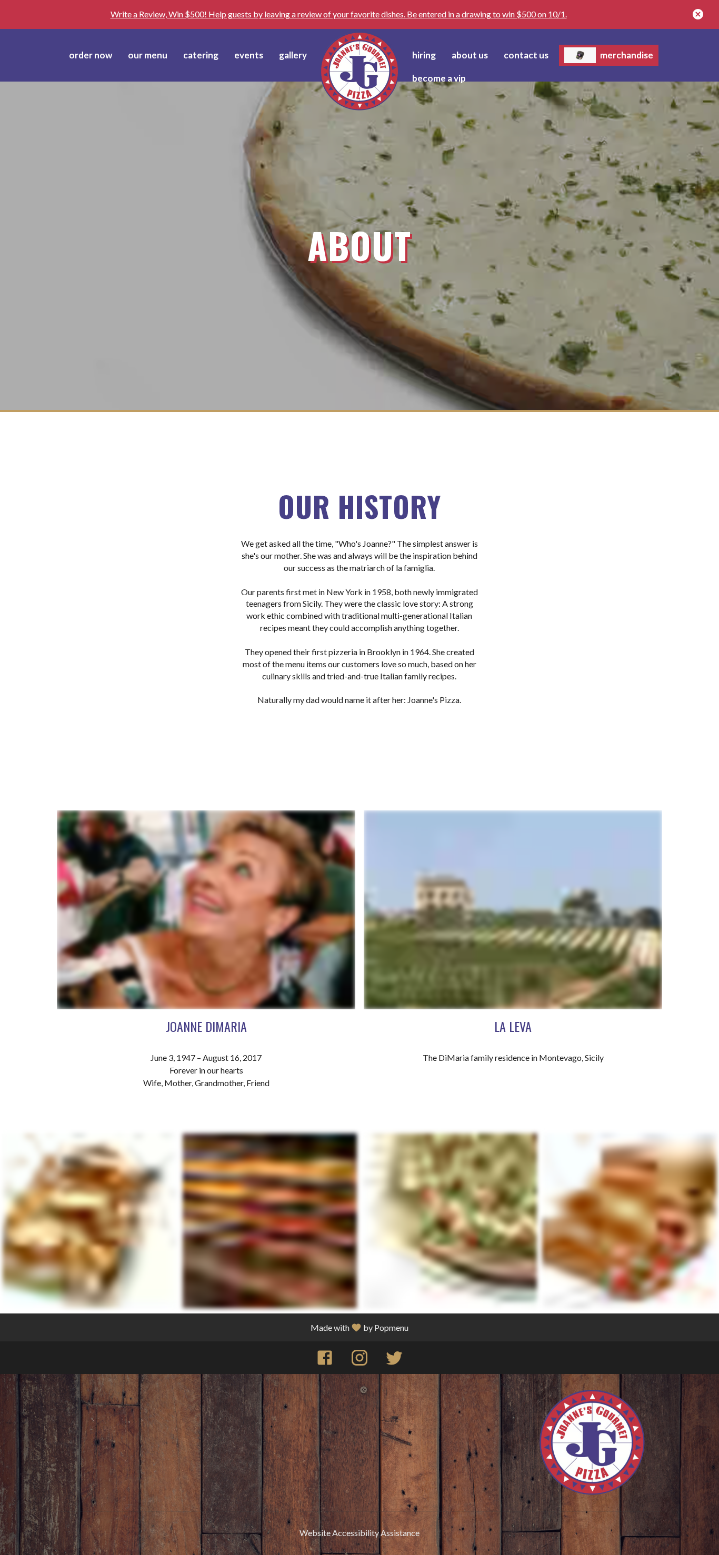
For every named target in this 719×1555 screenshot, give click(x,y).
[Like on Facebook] (324, 1360)
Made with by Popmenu (359, 1327)
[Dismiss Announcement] (698, 14)
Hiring (424, 55)
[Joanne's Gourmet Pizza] (359, 71)
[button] (90, 1221)
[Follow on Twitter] (394, 1360)
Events (248, 55)
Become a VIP (439, 78)
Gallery (293, 55)
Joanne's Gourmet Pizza (592, 1442)
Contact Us (526, 55)
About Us (470, 55)
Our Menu (147, 55)
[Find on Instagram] (359, 1360)
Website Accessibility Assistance (359, 1533)
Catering (200, 55)
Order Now (90, 55)
